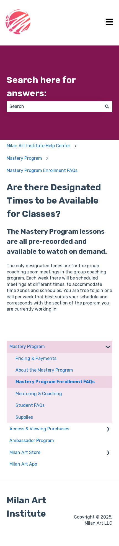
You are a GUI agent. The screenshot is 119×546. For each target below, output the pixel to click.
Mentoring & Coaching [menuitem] (38, 393)
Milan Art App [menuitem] (23, 464)
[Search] (107, 106)
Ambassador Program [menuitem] (31, 440)
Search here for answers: (41, 86)
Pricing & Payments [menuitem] (35, 358)
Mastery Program (24, 158)
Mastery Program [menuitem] (27, 346)
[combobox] (54, 106)
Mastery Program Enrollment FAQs (42, 170)
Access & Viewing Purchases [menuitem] (39, 428)
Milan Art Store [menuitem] (24, 452)
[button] (108, 347)
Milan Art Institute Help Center (38, 145)
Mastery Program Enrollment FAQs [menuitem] (55, 381)
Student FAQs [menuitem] (30, 405)
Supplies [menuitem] (24, 417)
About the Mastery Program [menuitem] (44, 370)
